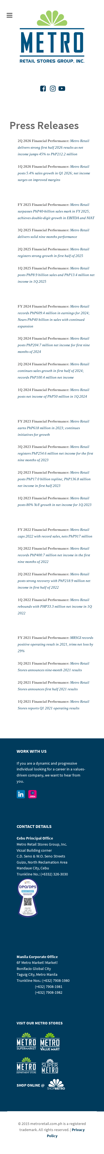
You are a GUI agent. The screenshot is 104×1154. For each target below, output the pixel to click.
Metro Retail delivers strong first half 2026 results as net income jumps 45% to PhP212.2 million (53, 147)
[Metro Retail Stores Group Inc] (52, 37)
